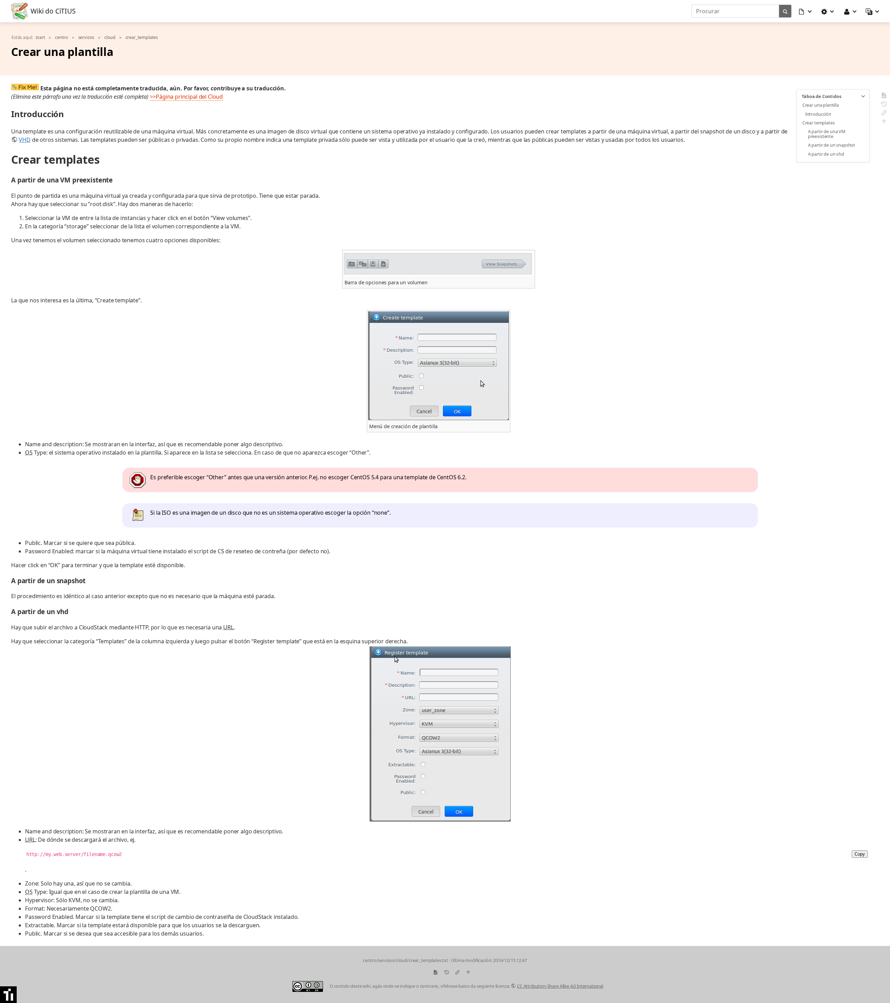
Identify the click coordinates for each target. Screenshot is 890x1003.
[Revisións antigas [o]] (884, 105)
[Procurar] (785, 11)
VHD (25, 140)
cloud (109, 37)
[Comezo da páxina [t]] (884, 122)
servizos (86, 37)
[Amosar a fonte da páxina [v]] (884, 96)
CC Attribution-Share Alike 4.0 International (560, 986)
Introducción (818, 114)
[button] (805, 11)
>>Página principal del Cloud (186, 96)
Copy (860, 854)
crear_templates (142, 37)
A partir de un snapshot (831, 145)
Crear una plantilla (820, 105)
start (40, 37)
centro (61, 37)
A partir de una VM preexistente (827, 133)
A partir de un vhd (826, 154)
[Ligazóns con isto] (884, 113)
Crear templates (818, 123)
